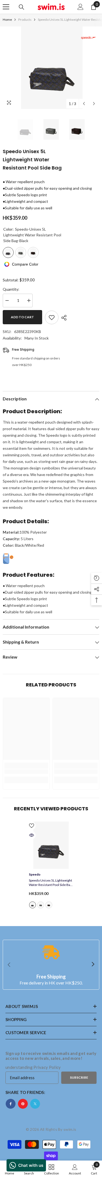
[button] (84, 103)
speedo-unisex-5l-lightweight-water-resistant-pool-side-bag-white (40, 905)
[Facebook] (10, 1104)
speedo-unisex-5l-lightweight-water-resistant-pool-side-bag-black (32, 905)
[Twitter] (35, 1104)
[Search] (21, 7)
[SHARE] (62, 317)
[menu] (6, 7)
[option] (51, 67)
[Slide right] (92, 964)
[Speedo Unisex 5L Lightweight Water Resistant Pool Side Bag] (51, 845)
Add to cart (22, 317)
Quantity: (11, 289)
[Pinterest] (23, 1104)
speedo (35, 874)
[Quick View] (31, 835)
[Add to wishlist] (51, 317)
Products (25, 19)
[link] (26, 771)
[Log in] (81, 7)
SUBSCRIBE (79, 1077)
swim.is (69, 1129)
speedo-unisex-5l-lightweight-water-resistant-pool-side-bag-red (48, 905)
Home (7, 19)
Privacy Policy (47, 1067)
